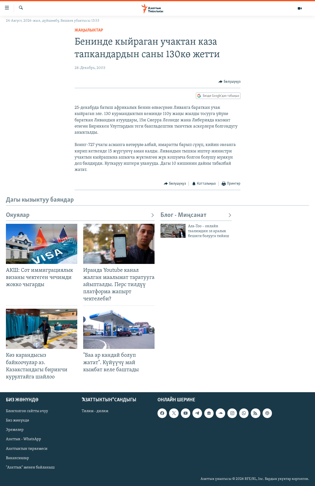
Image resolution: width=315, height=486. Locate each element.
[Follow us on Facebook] (162, 413)
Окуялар (18, 215)
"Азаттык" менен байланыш (30, 468)
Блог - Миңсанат (183, 215)
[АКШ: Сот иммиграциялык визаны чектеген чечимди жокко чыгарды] (41, 244)
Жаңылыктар (89, 30)
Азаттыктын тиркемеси (26, 449)
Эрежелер (15, 430)
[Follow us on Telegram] (197, 413)
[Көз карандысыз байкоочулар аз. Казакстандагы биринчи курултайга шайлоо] (41, 329)
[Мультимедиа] (299, 8)
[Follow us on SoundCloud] (220, 413)
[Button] (229, 82)
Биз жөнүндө (17, 420)
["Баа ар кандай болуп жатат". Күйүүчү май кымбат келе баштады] (119, 329)
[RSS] (255, 413)
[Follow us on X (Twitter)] (173, 413)
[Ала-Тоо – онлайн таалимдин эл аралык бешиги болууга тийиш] (173, 231)
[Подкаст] (267, 413)
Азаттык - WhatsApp (23, 439)
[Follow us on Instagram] (232, 413)
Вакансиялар (17, 458)
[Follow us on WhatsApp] (244, 413)
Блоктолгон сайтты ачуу (27, 411)
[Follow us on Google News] (209, 413)
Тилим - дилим (95, 411)
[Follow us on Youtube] (185, 413)
